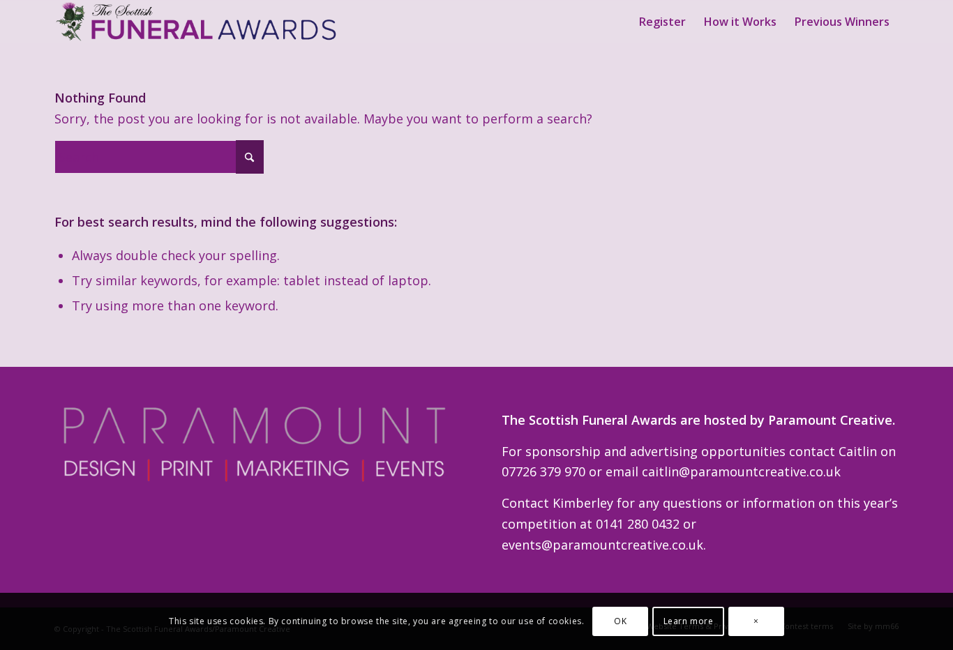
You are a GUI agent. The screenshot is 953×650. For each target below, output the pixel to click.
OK (620, 621)
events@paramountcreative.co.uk (602, 544)
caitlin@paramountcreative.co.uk (741, 471)
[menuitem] (662, 22)
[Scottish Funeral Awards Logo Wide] (197, 22)
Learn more (688, 621)
